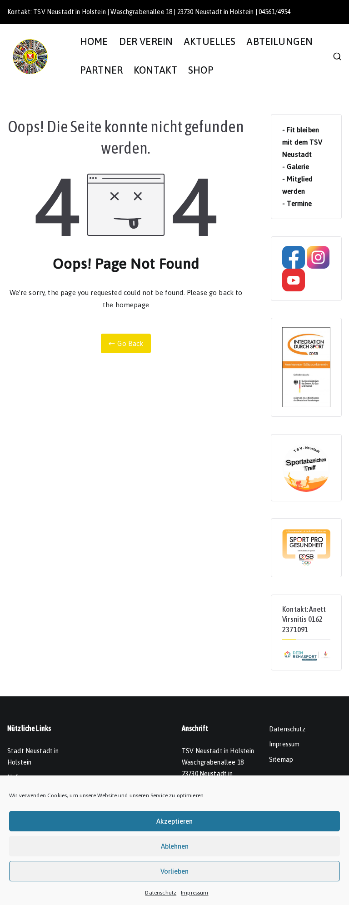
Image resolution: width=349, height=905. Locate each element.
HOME (94, 41)
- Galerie (295, 166)
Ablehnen (175, 846)
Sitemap (281, 759)
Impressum (194, 893)
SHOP (201, 70)
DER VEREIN (146, 41)
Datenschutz (160, 893)
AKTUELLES (209, 41)
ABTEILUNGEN (279, 41)
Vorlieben (174, 871)
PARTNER (101, 70)
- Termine (297, 203)
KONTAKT (155, 70)
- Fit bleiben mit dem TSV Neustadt (302, 142)
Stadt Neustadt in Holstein (33, 756)
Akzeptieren (174, 821)
